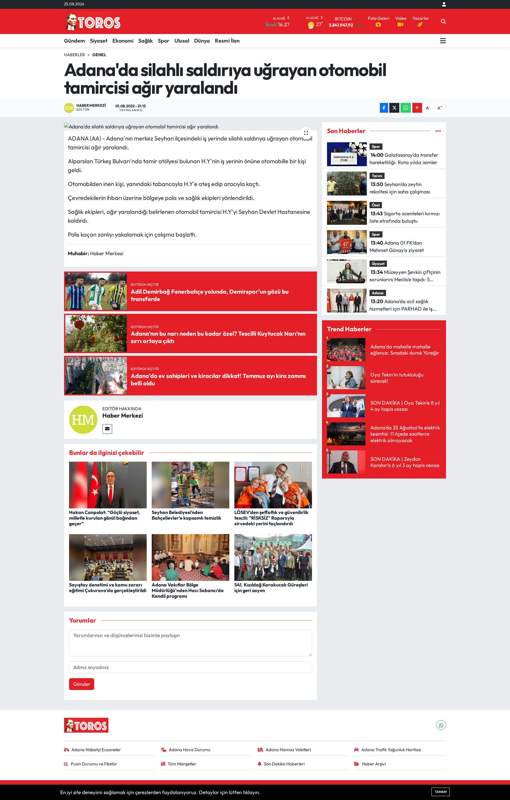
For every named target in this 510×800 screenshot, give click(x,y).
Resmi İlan (227, 40)
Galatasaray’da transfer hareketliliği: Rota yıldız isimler (404, 159)
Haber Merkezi (122, 415)
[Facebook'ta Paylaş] (384, 108)
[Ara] (443, 21)
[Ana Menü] (443, 40)
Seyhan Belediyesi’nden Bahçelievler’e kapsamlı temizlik (186, 515)
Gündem (74, 40)
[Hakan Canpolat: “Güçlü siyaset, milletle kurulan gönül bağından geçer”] (108, 484)
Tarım (377, 175)
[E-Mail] (107, 429)
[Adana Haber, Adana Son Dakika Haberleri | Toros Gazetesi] (93, 21)
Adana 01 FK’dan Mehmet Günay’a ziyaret (397, 246)
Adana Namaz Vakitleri (288, 749)
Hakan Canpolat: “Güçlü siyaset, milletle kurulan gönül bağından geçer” (104, 517)
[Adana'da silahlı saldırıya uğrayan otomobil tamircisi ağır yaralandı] (190, 126)
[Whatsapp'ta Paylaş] (406, 108)
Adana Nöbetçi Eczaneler (96, 749)
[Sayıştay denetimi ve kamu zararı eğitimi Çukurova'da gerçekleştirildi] (108, 557)
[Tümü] (438, 131)
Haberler (74, 54)
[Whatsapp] (441, 725)
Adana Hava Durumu (189, 749)
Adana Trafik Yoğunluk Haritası (391, 749)
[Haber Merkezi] (83, 419)
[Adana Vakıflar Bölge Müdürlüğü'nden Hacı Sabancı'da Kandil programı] (190, 557)
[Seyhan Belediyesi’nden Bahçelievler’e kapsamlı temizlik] (190, 484)
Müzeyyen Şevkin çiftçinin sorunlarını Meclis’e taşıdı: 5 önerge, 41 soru (405, 276)
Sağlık (145, 40)
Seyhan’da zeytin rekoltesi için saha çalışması (400, 188)
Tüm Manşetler (182, 764)
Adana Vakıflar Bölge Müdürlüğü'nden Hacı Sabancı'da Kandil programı (188, 590)
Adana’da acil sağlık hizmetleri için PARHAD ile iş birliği (401, 305)
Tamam (441, 792)
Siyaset (98, 40)
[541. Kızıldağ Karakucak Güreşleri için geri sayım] (273, 557)
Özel (376, 205)
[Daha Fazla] (417, 108)
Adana (378, 292)
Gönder (81, 684)
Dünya (202, 40)
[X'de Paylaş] (394, 108)
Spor (163, 40)
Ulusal (181, 40)
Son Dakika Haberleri (284, 764)
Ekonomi (122, 40)
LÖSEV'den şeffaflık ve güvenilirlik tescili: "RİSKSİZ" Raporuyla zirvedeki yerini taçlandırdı (271, 517)
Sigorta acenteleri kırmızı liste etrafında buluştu (405, 217)
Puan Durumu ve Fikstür (94, 764)
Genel (99, 54)
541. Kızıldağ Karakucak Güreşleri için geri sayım (271, 587)
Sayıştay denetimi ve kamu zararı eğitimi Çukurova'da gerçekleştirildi (107, 587)
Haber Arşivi (374, 764)
